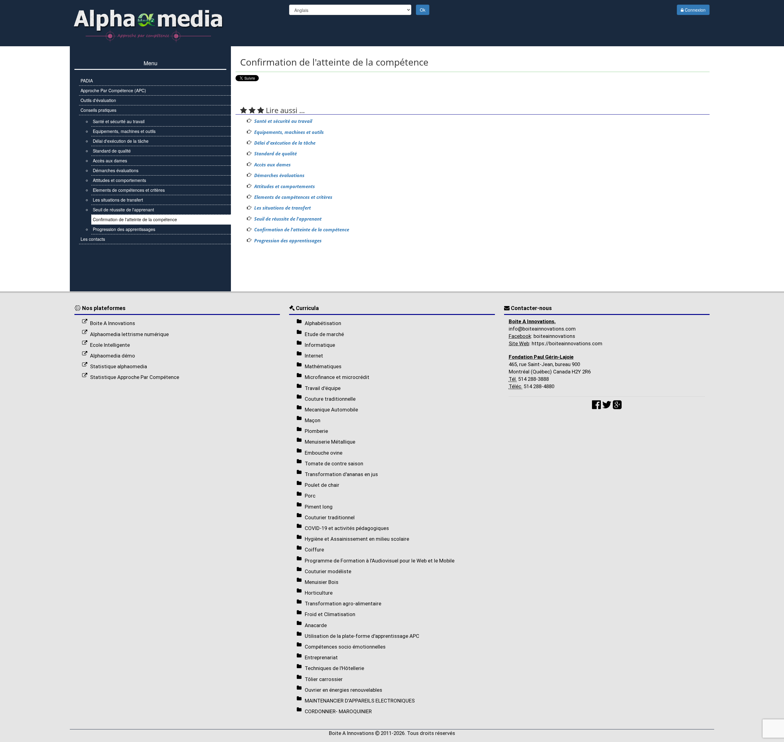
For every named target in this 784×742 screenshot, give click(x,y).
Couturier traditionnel (330, 517)
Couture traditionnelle (330, 399)
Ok (422, 10)
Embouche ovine (323, 453)
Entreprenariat (321, 657)
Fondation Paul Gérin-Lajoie (541, 357)
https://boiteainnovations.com (566, 343)
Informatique (320, 345)
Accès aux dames (272, 164)
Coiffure (314, 550)
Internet (314, 356)
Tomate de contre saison (334, 463)
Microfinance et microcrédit (337, 377)
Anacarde (316, 625)
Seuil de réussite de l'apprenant (288, 219)
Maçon (312, 420)
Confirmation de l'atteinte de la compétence (301, 229)
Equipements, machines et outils (289, 132)
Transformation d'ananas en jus (341, 474)
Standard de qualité (275, 153)
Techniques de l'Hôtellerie (334, 668)
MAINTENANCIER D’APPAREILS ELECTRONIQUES (360, 701)
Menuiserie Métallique (330, 442)
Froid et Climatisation (330, 614)
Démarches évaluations (279, 175)
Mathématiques (323, 366)
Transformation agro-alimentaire (343, 603)
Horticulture (319, 593)
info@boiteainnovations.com (542, 329)
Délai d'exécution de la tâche (284, 143)
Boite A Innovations (112, 323)
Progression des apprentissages (288, 240)
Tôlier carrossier (324, 679)
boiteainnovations (553, 336)
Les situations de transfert (282, 208)
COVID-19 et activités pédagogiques (347, 528)
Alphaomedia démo (112, 356)
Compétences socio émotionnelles (345, 647)
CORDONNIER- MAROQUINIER (338, 711)
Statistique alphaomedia (118, 366)
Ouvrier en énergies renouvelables (343, 690)
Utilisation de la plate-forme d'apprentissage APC (362, 636)
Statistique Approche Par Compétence (134, 377)
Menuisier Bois (321, 582)
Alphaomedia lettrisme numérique (129, 334)
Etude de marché (324, 334)
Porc (310, 496)
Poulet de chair (322, 485)
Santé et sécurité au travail (283, 121)
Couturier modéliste (328, 571)
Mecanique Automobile (331, 410)
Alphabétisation (323, 323)
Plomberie (316, 431)
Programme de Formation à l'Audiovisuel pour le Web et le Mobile (379, 561)
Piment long (319, 507)
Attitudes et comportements (284, 186)
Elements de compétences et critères (293, 197)
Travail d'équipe (323, 388)
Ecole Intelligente (110, 345)
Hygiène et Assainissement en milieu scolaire (357, 539)
